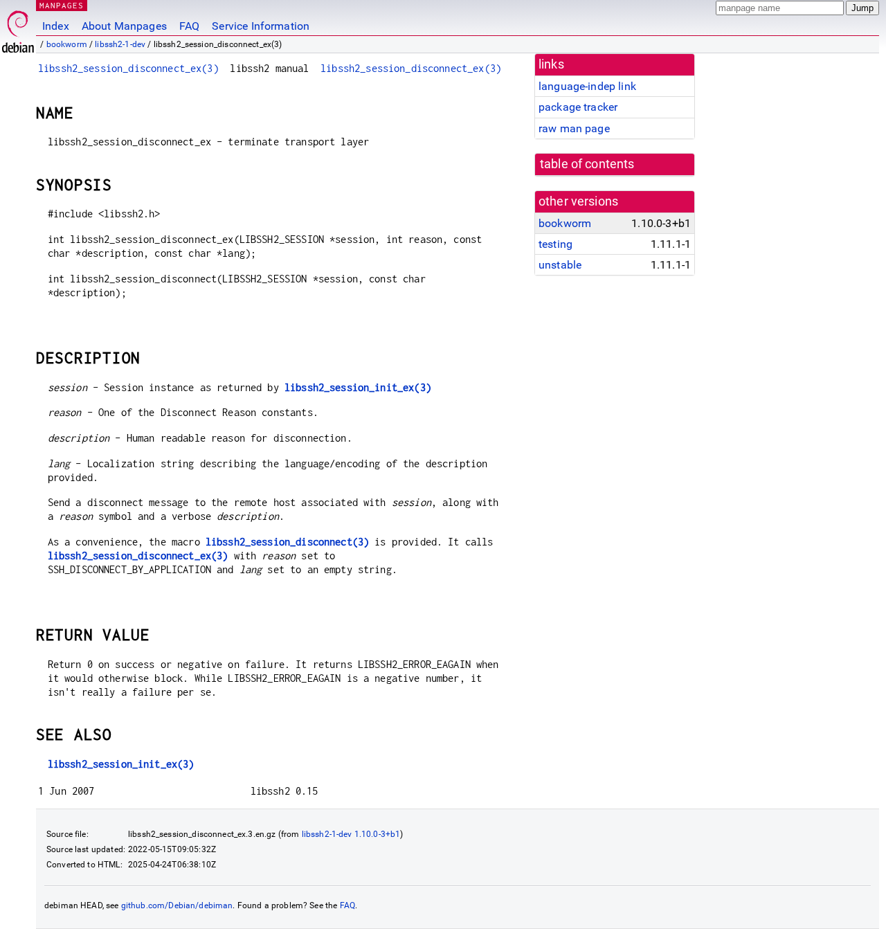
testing (555, 244)
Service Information (260, 26)
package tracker (578, 107)
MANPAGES (61, 5)
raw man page (574, 128)
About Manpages (124, 26)
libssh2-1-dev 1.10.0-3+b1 (351, 834)
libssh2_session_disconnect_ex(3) (128, 68)
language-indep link (587, 86)
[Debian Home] (18, 28)
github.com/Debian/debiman (177, 905)
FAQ (189, 26)
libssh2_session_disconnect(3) (287, 542)
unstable (560, 264)
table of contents (587, 164)
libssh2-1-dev (120, 44)
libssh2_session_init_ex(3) (357, 387)
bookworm (66, 44)
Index (55, 26)
